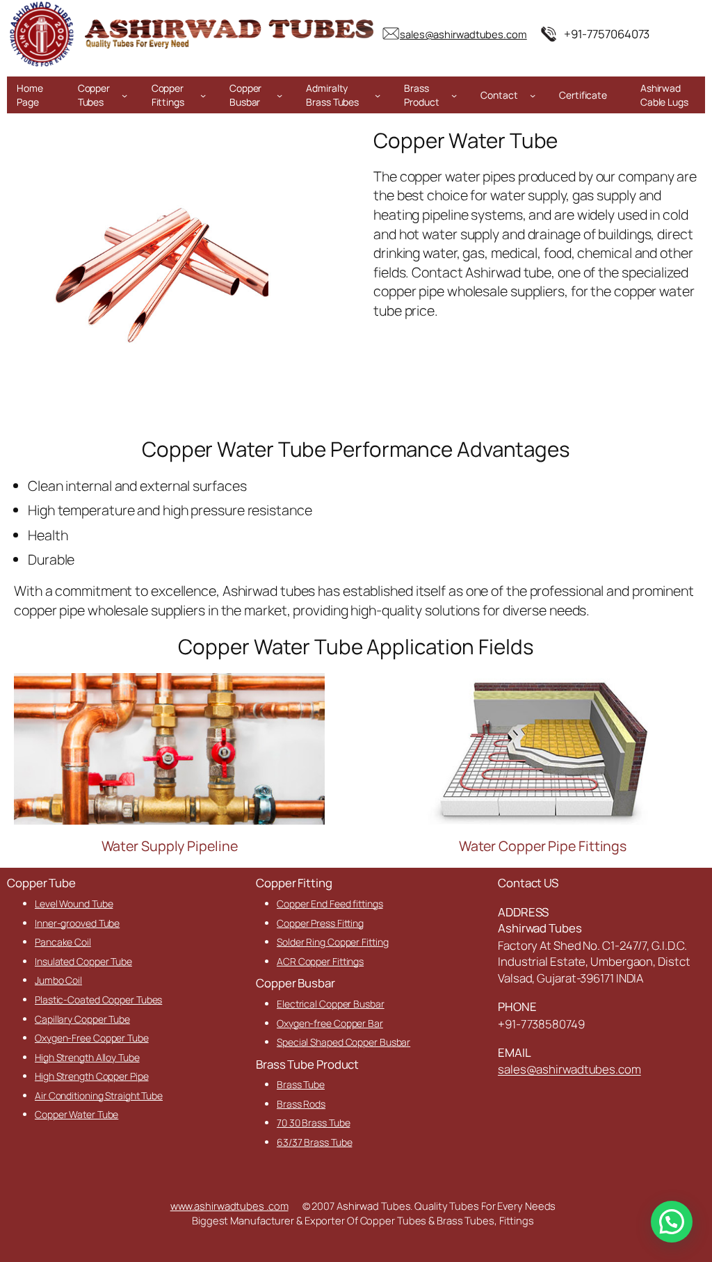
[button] (672, 1222)
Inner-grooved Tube (77, 923)
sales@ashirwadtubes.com (569, 1069)
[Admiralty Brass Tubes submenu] (377, 95)
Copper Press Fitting (320, 923)
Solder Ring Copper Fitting (332, 941)
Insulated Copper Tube (83, 961)
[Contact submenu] (532, 95)
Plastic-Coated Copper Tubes (98, 999)
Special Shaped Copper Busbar (343, 1042)
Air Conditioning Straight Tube (99, 1095)
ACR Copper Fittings (320, 961)
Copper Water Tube (76, 1114)
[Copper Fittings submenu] (203, 95)
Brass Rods (301, 1103)
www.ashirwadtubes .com (229, 1206)
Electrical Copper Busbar (331, 1003)
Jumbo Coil (58, 980)
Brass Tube (301, 1084)
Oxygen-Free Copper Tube (92, 1037)
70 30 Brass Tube (313, 1122)
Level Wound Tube (74, 903)
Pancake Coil (63, 941)
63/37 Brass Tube (314, 1142)
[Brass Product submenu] (454, 95)
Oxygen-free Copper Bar (330, 1023)
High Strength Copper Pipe (92, 1076)
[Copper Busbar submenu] (279, 95)
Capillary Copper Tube (82, 1019)
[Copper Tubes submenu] (124, 95)
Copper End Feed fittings (330, 903)
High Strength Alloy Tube (87, 1057)
